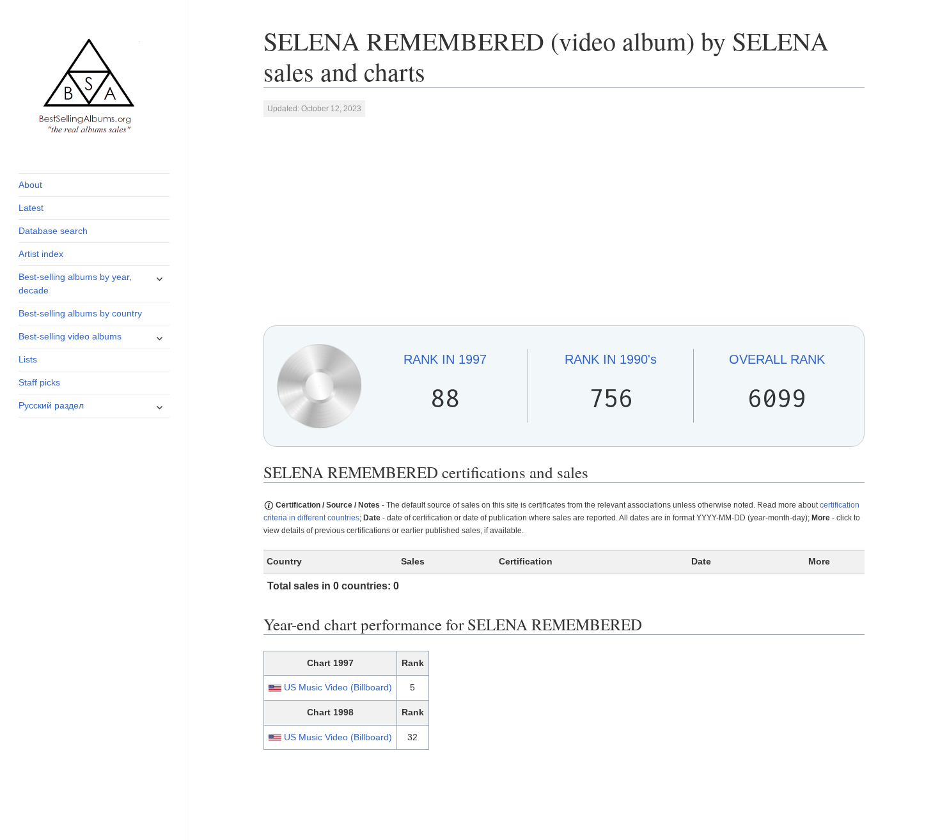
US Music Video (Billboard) (338, 687)
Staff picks (39, 382)
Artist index (41, 254)
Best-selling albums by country (80, 313)
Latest (31, 208)
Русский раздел (51, 405)
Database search (53, 231)
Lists (28, 359)
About (30, 185)
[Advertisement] (564, 220)
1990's (611, 359)
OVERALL (777, 359)
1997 (445, 359)
